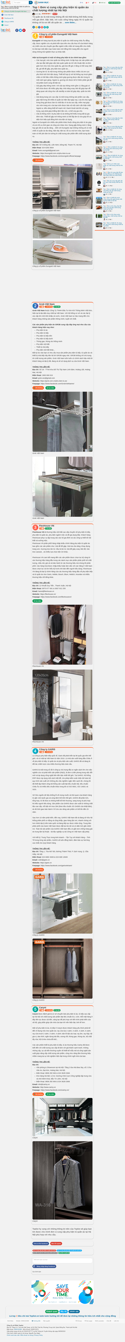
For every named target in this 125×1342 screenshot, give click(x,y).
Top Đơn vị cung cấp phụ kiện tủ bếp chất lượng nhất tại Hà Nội (113, 111)
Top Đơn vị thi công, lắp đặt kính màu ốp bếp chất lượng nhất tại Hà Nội (112, 207)
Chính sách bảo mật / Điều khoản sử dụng (20, 1335)
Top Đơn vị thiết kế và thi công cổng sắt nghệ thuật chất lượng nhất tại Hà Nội (112, 199)
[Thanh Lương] (104, 194)
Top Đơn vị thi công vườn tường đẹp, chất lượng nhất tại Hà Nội (112, 216)
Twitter (20, 30)
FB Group (79, 1321)
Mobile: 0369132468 (22, 1321)
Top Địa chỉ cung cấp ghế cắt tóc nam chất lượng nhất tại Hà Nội (112, 182)
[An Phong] (104, 177)
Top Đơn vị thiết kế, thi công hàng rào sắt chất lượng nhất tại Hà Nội (112, 94)
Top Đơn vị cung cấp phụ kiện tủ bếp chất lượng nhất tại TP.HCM (113, 119)
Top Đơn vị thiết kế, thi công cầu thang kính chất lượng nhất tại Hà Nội (113, 102)
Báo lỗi (55, 14)
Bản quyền (46, 1321)
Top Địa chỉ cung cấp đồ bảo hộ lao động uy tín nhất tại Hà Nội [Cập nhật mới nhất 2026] (113, 174)
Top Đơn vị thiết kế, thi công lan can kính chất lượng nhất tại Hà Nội (113, 138)
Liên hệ (116, 1321)
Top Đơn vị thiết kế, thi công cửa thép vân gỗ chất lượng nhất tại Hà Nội (112, 190)
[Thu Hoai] (33, 14)
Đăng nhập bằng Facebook (46, 1266)
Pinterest (23, 30)
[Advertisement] (62, 285)
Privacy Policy (38, 1335)
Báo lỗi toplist (56, 1243)
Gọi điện (57, 306)
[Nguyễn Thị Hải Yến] (104, 160)
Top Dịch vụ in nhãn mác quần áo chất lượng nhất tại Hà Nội (113, 165)
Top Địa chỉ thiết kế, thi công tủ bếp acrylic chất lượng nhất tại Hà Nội (113, 157)
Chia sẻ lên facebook (41, 1243)
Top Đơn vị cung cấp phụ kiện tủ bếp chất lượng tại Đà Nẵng (113, 127)
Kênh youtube (99, 1321)
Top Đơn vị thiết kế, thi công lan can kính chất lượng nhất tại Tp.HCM (113, 224)
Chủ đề (109, 1321)
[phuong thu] (104, 80)
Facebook (16, 30)
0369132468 (18, 1329)
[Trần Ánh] (104, 219)
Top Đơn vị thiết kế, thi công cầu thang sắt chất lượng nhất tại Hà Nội (112, 148)
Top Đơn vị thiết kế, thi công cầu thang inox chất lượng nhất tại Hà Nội (113, 85)
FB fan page (88, 1321)
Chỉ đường (49, 37)
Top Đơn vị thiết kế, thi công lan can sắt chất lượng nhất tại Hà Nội (112, 77)
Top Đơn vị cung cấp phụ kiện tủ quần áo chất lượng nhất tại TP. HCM (113, 68)
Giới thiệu (10, 1321)
